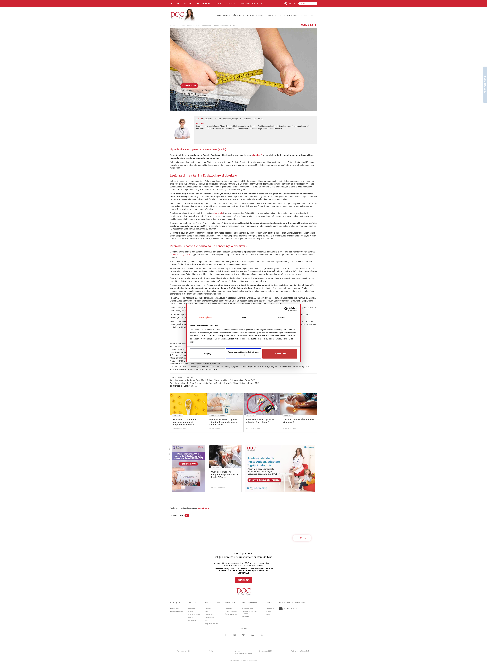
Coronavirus (192, 608)
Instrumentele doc (250, 3)
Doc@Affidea (174, 608)
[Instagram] (234, 635)
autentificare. (203, 508)
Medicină (177, 415)
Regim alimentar (209, 614)
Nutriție (207, 611)
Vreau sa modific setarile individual (243, 352)
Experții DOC (222, 15)
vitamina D (257, 155)
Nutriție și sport (255, 15)
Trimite (302, 538)
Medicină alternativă (194, 614)
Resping (207, 353)
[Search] (315, 3)
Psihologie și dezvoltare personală (249, 612)
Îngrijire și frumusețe (231, 614)
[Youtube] (262, 635)
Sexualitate (245, 616)
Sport (206, 620)
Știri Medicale (193, 25)
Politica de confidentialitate (300, 651)
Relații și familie (292, 15)
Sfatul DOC (191, 617)
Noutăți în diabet (218, 415)
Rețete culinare (209, 617)
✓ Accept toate (279, 353)
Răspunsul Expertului (176, 611)
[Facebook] (225, 635)
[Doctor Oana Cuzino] (183, 15)
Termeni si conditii (183, 651)
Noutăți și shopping (231, 611)
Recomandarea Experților (292, 603)
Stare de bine (270, 608)
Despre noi (236, 651)
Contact (211, 651)
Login (291, 4)
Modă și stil (228, 608)
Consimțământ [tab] (205, 317)
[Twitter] (243, 635)
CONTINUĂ (244, 580)
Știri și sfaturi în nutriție (211, 623)
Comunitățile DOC (224, 3)
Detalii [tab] (243, 317)
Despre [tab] (281, 317)
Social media (244, 629)
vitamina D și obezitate (183, 254)
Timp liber (269, 611)
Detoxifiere (208, 608)
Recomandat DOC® (265, 651)
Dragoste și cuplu (247, 608)
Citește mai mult (179, 428)
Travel (267, 614)
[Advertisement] (188, 468)
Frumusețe (273, 15)
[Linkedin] (253, 635)
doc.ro (173, 25)
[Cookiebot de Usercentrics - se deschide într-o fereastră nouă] (286, 309)
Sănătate (237, 15)
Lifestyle (309, 15)
